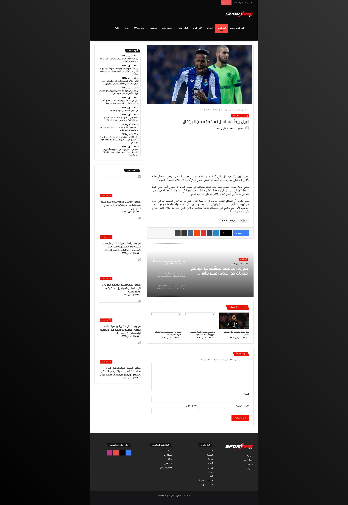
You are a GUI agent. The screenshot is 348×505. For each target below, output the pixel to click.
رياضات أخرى (167, 28)
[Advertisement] (146, 14)
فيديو (127, 28)
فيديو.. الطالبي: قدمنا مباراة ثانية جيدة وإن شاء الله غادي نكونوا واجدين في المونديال (121, 205)
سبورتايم (241, 128)
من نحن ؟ (250, 464)
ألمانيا (210, 463)
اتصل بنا (250, 468)
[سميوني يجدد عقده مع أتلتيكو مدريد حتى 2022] (166, 321)
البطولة (210, 28)
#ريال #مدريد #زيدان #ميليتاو (233, 221)
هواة (170, 459)
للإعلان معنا (249, 460)
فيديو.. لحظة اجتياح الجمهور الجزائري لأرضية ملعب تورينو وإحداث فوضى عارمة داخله (121, 288)
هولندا (210, 472)
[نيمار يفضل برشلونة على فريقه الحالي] (234, 321)
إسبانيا (245, 115)
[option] (200, 270)
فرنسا (210, 459)
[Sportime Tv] (239, 14)
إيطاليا (210, 468)
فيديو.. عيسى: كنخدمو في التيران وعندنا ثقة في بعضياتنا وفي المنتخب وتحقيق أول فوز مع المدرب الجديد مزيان (120, 371)
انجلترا (210, 455)
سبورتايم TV (139, 28)
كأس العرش (197, 28)
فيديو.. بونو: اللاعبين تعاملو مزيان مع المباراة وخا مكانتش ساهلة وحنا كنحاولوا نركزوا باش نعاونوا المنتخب (122, 246)
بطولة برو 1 (167, 451)
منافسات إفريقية (206, 480)
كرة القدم (222, 28)
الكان (211, 476)
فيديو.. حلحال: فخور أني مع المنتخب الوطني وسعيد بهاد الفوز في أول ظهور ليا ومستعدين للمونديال (120, 329)
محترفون (153, 28)
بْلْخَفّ (117, 28)
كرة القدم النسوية (237, 28)
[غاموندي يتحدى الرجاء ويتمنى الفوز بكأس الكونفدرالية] (200, 321)
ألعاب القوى (183, 28)
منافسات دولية (207, 484)
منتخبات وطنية (165, 468)
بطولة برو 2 (167, 455)
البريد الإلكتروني (242, 405)
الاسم (246, 394)
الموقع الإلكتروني (192, 405)
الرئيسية (244, 109)
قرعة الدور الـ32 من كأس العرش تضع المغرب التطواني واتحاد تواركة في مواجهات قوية (221, 274)
